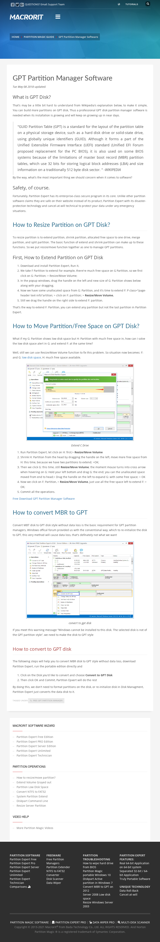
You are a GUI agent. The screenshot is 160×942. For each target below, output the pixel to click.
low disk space (31, 357)
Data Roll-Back (129, 890)
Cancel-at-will (128, 894)
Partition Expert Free (23, 859)
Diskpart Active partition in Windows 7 (98, 881)
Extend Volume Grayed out (34, 782)
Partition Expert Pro (22, 863)
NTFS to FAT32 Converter (55, 873)
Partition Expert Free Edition (35, 737)
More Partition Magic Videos (35, 828)
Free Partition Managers (55, 861)
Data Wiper (53, 883)
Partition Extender (58, 867)
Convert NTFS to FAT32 (31, 792)
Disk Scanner (54, 879)
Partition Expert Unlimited (34, 751)
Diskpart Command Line (32, 801)
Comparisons (19, 887)
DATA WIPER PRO (103, 922)
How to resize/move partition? (36, 777)
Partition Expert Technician (34, 755)
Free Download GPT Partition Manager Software (44, 498)
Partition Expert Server (24, 867)
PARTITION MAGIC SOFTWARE (29, 922)
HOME (15, 37)
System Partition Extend (32, 796)
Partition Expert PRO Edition (35, 741)
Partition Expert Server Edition (36, 746)
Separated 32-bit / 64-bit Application (134, 873)
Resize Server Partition (31, 805)
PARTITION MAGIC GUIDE (39, 37)
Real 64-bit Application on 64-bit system (134, 865)
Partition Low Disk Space (32, 787)
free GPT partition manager (47, 700)
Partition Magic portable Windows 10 (97, 873)
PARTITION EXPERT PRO (70, 922)
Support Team (56, 4)
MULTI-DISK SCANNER (135, 922)
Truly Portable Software (135, 879)
